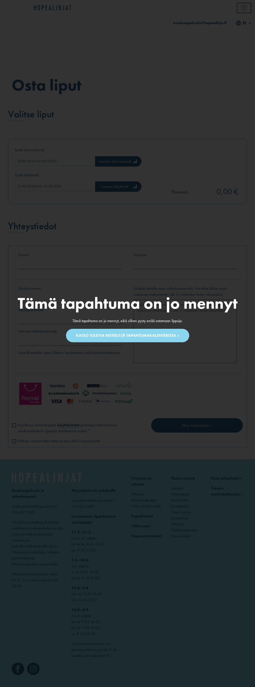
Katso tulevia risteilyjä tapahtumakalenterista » (127, 335)
